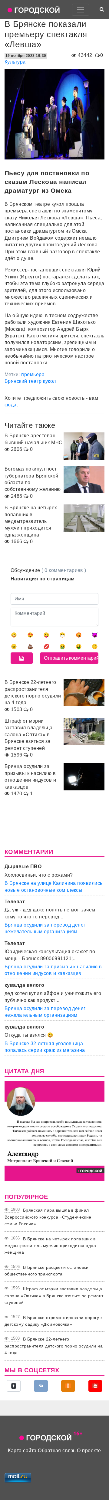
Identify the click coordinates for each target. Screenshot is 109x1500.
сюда (11, 404)
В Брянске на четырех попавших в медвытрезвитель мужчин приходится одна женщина (50, 1245)
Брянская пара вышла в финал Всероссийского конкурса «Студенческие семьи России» (48, 1217)
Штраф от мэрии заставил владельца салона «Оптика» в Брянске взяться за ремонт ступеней (54, 1295)
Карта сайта (22, 1450)
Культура (15, 61)
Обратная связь (57, 1450)
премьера (33, 374)
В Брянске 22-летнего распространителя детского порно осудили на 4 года (54, 1346)
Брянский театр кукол (30, 381)
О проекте (89, 1450)
